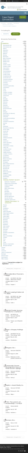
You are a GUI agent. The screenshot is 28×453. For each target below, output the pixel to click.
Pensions (5, 178)
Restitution (5, 224)
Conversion (5, 84)
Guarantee (5, 126)
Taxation (5, 237)
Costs (4, 89)
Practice (5, 205)
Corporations (6, 87)
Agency (5, 48)
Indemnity (5, 132)
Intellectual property (7, 137)
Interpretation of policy (8, 145)
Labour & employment (6, 252)
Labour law (5, 147)
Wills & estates (4, 259)
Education (5, 105)
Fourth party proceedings (9, 118)
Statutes (5, 234)
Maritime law (6, 160)
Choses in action (7, 66)
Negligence (5, 173)
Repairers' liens (8, 193)
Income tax (5, 131)
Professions (5, 208)
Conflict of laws (6, 74)
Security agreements (9, 196)
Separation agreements (10, 199)
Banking (5, 55)
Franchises (5, 120)
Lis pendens (6, 155)
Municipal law (6, 167)
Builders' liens (6, 60)
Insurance (5, 136)
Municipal (3, 254)
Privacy (4, 206)
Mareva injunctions (7, 158)
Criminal (3, 247)
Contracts (5, 82)
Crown (4, 97)
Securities (5, 229)
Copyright (8, 446)
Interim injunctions (7, 142)
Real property (6, 218)
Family (2, 249)
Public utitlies (6, 216)
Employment (6, 107)
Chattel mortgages (9, 185)
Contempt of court (7, 81)
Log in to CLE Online (23, 9)
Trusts (4, 242)
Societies (5, 231)
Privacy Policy (2, 446)
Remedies (7, 191)
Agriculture (5, 50)
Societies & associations (8, 232)
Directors (5, 103)
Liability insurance (7, 152)
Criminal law (6, 95)
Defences (5, 102)
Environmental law (7, 108)
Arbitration (5, 52)
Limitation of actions (7, 154)
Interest (5, 139)
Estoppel (5, 111)
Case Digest (9, 23)
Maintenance (6, 157)
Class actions (6, 68)
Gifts (4, 124)
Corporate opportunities (8, 86)
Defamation (5, 100)
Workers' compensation (8, 244)
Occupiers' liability (7, 175)
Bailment (5, 53)
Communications (7, 71)
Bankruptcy (5, 56)
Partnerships (6, 176)
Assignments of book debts (11, 183)
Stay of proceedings (7, 236)
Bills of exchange (7, 58)
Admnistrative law (7, 47)
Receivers (5, 219)
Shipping (2, 447)
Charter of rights (7, 64)
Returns (22, 446)
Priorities (7, 190)
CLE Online (3, 23)
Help (5, 447)
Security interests (8, 198)
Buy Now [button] (23, 17)
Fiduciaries (5, 116)
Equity (4, 110)
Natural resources (7, 171)
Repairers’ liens (8, 194)
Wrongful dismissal (7, 245)
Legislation (7, 186)
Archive (15, 34)
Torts (4, 239)
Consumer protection (8, 79)
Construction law (7, 77)
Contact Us (25, 1)
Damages (5, 98)
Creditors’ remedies (7, 94)
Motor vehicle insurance (8, 163)
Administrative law (7, 45)
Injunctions (5, 134)
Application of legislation (10, 181)
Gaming (5, 123)
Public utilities (6, 214)
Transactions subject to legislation (9, 26)
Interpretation (6, 144)
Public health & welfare (8, 213)
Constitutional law (7, 76)
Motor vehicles (6, 165)
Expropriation (6, 115)
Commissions (6, 69)
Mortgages (5, 162)
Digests (6, 34)
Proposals (5, 210)
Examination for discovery (9, 113)
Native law (5, 170)
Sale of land (6, 227)
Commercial (16, 23)
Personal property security (8, 24)
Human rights (6, 129)
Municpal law (6, 168)
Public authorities (7, 211)
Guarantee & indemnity (8, 128)
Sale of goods (6, 226)
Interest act (5, 141)
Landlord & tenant (7, 149)
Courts (4, 90)
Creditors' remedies (7, 92)
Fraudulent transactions (8, 121)
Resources (5, 223)
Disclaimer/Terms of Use (15, 446)
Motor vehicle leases (9, 188)
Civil (2, 41)
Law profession (6, 150)
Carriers (5, 63)
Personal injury (4, 255)
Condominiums (6, 73)
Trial (4, 240)
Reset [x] (11, 263)
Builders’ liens (6, 61)
